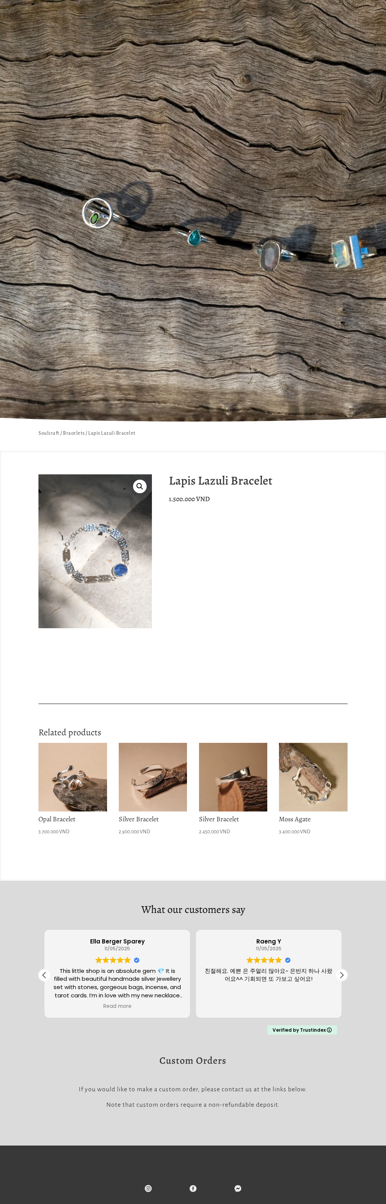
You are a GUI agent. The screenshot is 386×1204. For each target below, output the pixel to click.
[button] (140, 486)
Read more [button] (117, 1006)
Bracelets (74, 433)
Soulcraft (49, 433)
